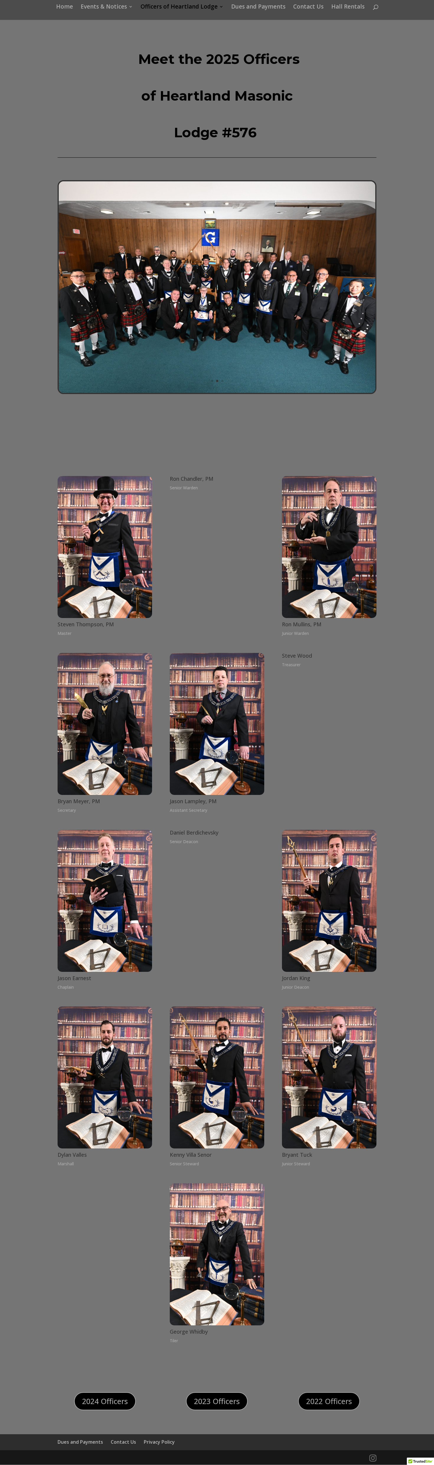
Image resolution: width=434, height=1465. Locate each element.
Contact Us (308, 7)
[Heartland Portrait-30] (217, 391)
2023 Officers (217, 1401)
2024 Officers (105, 1401)
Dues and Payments (258, 7)
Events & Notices (104, 7)
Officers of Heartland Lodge (179, 7)
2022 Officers (329, 1401)
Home (64, 7)
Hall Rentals (348, 7)
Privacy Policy (159, 1442)
